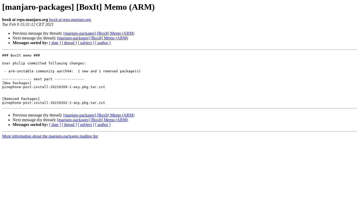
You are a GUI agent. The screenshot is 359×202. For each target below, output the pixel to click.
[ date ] (55, 43)
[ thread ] (69, 43)
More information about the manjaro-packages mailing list (50, 136)
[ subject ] (86, 43)
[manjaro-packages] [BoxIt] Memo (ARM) (98, 33)
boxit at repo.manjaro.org (70, 19)
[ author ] (102, 43)
